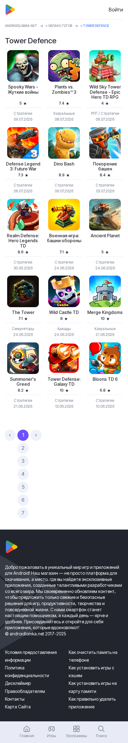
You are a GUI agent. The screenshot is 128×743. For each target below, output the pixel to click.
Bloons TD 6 (105, 379)
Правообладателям (25, 691)
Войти (116, 9)
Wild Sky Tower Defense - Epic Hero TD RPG (105, 92)
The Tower (23, 312)
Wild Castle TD (64, 312)
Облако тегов (60, 26)
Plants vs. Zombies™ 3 (64, 89)
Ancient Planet (105, 235)
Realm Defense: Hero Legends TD (23, 241)
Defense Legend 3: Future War (23, 166)
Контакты (15, 699)
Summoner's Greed (23, 382)
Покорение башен (105, 166)
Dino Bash (64, 163)
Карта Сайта (18, 706)
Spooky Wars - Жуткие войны (23, 89)
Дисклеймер (18, 683)
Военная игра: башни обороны (64, 238)
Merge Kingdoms (105, 312)
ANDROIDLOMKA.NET (21, 26)
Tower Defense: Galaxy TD (64, 382)
